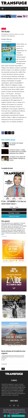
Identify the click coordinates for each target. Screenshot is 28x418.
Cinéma (3, 28)
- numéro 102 (8, 41)
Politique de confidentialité (18, 415)
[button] (2, 9)
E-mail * (3, 359)
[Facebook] (2, 132)
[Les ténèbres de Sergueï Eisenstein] (5, 147)
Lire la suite (4, 236)
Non (9, 415)
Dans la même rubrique (8, 140)
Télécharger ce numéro (14, 213)
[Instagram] (14, 405)
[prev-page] (2, 164)
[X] (6, 132)
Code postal (4, 364)
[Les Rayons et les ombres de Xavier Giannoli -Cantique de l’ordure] (5, 161)
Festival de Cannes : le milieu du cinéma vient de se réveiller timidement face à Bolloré (17, 151)
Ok (5, 415)
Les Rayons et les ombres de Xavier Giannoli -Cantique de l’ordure (17, 158)
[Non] (26, 412)
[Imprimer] (12, 132)
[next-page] (5, 164)
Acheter (14, 210)
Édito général (5, 221)
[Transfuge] (14, 3)
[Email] (9, 132)
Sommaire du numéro (14, 216)
